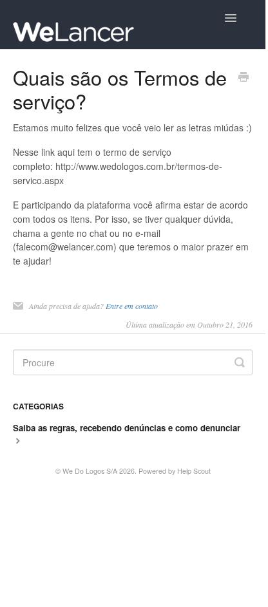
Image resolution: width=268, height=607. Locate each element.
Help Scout (194, 471)
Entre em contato (132, 306)
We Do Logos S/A (89, 471)
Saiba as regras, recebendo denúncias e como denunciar (126, 428)
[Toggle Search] (240, 362)
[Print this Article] (243, 78)
